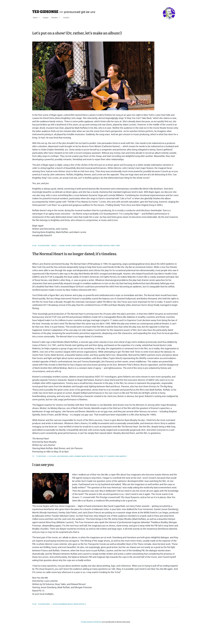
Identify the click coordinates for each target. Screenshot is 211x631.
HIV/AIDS (52, 456)
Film (34, 245)
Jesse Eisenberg (59, 604)
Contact (66, 18)
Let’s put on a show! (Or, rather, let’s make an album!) (77, 33)
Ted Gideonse (45, 12)
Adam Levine (64, 245)
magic (70, 604)
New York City (101, 456)
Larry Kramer (75, 456)
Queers (111, 456)
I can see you (43, 465)
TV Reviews (41, 456)
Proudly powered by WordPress (91, 622)
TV (33, 456)
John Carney (77, 245)
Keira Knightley (90, 245)
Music (54, 245)
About (35, 18)
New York (115, 245)
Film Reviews (44, 245)
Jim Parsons (62, 456)
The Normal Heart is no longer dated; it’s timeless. (74, 254)
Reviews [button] (54, 18)
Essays (45, 18)
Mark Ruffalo (104, 245)
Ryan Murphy (121, 456)
